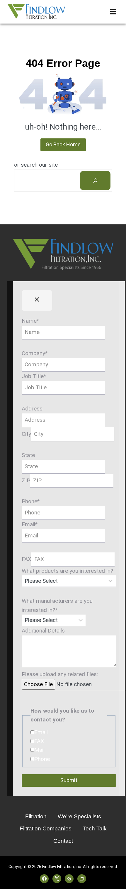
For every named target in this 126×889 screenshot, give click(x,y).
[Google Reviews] (69, 878)
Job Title (34, 376)
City (26, 434)
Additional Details (43, 630)
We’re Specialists (79, 816)
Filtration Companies (45, 828)
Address (32, 408)
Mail (39, 749)
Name (30, 320)
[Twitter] (56, 878)
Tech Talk (95, 828)
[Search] (95, 180)
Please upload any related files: (60, 674)
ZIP (26, 480)
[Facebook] (44, 878)
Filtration (36, 816)
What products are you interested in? (67, 570)
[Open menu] (113, 11)
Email (30, 524)
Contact (63, 841)
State (28, 455)
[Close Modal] (37, 300)
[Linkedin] (81, 878)
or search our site (36, 164)
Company (34, 353)
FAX (26, 559)
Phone (31, 501)
